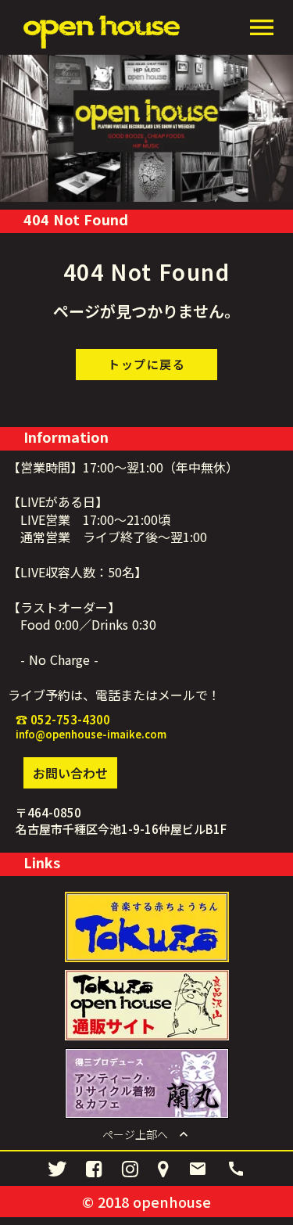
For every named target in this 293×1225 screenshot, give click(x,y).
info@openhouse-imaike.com (91, 734)
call (236, 1168)
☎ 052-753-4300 (63, 719)
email (197, 1168)
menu (261, 27)
